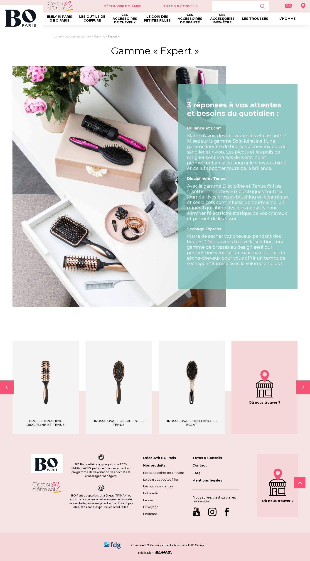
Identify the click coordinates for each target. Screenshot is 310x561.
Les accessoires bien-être (222, 19)
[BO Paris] (47, 464)
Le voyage (151, 507)
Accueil (57, 36)
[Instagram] (212, 512)
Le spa (148, 500)
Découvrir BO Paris (159, 458)
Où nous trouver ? (264, 402)
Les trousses (255, 19)
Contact (199, 465)
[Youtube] (198, 512)
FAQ (196, 473)
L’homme (287, 19)
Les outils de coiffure (92, 18)
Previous (7, 387)
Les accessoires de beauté (190, 19)
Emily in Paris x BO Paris (59, 18)
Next (303, 387)
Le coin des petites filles (157, 18)
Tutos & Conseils (180, 6)
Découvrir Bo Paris (122, 6)
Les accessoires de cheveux (125, 19)
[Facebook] (226, 512)
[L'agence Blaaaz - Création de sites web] (163, 552)
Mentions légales (207, 480)
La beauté (150, 493)
